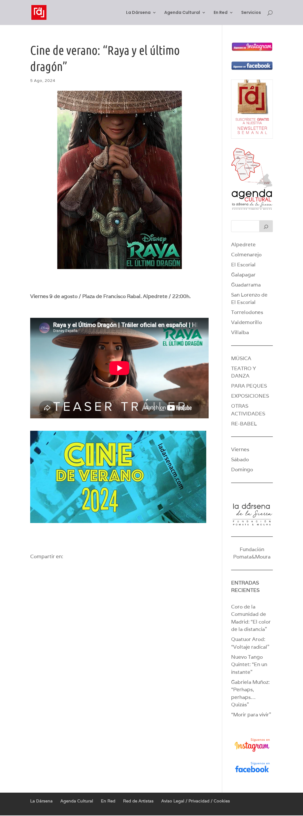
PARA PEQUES (249, 386)
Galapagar (243, 274)
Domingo (242, 469)
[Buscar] (266, 226)
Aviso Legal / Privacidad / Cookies (195, 801)
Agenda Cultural (182, 12)
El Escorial (243, 264)
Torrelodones (247, 312)
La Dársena (138, 12)
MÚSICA (241, 358)
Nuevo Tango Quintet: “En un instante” (249, 664)
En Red (221, 12)
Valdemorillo (246, 322)
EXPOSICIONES (250, 396)
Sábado (240, 459)
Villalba (240, 332)
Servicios (251, 12)
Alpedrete (243, 244)
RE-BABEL (244, 423)
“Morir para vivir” (251, 714)
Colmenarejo (246, 254)
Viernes (240, 449)
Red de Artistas (138, 801)
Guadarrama (246, 284)
